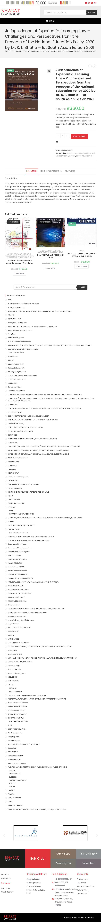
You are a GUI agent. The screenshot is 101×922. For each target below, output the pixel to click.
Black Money (13, 356)
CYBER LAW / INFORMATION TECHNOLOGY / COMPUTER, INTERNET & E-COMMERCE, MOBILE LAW (44, 446)
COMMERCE (12, 383)
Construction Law (14, 412)
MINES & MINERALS (15, 654)
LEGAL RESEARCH (15, 691)
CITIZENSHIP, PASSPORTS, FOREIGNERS (22, 375)
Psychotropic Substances (18, 703)
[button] (49, 71)
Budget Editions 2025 (16, 368)
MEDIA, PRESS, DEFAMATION (18, 643)
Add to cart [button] (81, 267)
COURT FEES (12, 435)
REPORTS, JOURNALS (16, 718)
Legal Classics (13, 624)
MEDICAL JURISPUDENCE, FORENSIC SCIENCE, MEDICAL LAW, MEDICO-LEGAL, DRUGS (39, 646)
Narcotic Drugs (14, 665)
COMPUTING (12, 405)
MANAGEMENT (13, 631)
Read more (19, 274)
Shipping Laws (13, 737)
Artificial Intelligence (16, 338)
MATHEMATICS (13, 639)
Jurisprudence (13, 605)
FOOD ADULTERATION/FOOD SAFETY (21, 525)
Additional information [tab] (51, 171)
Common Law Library (16, 390)
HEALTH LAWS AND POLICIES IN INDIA (50, 256)
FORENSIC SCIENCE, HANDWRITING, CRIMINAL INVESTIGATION (31, 536)
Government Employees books (20, 548)
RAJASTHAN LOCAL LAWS (17, 706)
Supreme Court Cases (17, 763)
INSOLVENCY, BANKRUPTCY (18, 574)
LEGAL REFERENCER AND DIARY (19, 628)
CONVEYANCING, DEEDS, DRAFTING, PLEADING (25, 427)
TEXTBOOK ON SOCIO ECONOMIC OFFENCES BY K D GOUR (81, 254)
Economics (12, 465)
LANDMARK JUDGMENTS (17, 616)
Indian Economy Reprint (17, 571)
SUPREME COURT (14, 759)
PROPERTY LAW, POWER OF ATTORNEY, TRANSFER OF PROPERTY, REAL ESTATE (37, 699)
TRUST (10, 802)
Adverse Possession (16, 307)
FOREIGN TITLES (13, 529)
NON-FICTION (13, 681)
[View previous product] (90, 66)
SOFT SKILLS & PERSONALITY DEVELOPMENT (24, 744)
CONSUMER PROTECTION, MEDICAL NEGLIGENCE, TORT (28, 416)
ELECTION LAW (13, 473)
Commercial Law (14, 387)
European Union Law (16, 503)
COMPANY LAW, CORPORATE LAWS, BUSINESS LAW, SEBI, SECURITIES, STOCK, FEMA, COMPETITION (45, 394)
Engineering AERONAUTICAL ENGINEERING (24, 484)
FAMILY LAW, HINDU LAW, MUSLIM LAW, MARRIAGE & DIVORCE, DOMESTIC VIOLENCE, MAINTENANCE (45, 518)
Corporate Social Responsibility (20, 431)
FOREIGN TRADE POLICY (17, 780)
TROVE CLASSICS (14, 798)
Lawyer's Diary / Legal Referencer (21, 620)
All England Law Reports (17, 322)
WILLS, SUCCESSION (15, 805)
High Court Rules (14, 555)
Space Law (12, 748)
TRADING (11, 794)
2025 (10, 300)
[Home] (6, 51)
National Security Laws (16, 673)
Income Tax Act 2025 (16, 567)
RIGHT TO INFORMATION (17, 729)
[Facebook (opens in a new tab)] (86, 3)
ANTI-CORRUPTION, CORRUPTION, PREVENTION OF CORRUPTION (32, 326)
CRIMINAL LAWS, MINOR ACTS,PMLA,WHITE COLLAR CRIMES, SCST (32, 439)
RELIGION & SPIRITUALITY (17, 714)
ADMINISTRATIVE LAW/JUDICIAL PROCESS (23, 303)
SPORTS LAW (13, 752)
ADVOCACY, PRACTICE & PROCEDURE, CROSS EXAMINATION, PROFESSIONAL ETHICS (18, 254)
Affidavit (11, 315)
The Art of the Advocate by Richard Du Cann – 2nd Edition (19, 261)
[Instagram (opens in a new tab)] (89, 3)
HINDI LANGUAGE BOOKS (17, 559)
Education (12, 469)
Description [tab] (31, 171)
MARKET (11, 635)
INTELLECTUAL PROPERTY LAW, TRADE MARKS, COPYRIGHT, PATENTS (33, 582)
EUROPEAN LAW (14, 499)
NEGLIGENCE (12, 677)
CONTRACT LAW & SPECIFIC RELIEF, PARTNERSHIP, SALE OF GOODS (33, 420)
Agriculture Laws (14, 319)
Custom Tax (12, 443)
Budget (11, 360)
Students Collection (15, 756)
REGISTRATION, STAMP (16, 710)
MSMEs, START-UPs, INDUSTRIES (20, 662)
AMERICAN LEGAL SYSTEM (18, 533)
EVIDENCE (11, 507)
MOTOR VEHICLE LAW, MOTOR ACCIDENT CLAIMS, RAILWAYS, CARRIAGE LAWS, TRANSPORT (42, 658)
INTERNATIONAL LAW (15, 586)
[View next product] (94, 66)
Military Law (12, 650)
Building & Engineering (17, 371)
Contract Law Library (16, 424)
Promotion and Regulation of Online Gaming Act (27, 695)
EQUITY (10, 496)
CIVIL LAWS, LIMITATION (16, 379)
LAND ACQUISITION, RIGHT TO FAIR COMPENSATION (27, 612)
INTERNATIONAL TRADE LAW (18, 590)
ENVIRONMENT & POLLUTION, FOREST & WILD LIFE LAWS (28, 492)
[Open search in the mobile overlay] (70, 12)
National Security (14, 669)
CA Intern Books (15, 774)
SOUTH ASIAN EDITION (84, 156)
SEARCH (12, 783)
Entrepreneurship (15, 488)
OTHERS (72, 156)
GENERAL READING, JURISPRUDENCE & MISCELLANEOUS (20, 257)
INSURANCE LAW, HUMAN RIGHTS (20, 578)
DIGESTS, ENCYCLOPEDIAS (18, 458)
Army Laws (12, 334)
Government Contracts (17, 544)
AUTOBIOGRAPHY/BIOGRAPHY (19, 341)
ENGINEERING (13, 480)
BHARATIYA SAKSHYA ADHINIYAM (21, 514)
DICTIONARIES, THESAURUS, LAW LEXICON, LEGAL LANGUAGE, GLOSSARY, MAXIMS (38, 450)
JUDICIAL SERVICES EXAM (17, 601)
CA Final (12, 770)
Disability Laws (13, 462)
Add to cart (79, 136)
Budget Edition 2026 (16, 364)
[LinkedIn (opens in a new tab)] (92, 3)
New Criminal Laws (16, 352)
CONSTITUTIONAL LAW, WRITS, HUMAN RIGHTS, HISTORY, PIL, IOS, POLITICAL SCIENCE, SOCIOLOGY (45, 408)
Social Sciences (14, 740)
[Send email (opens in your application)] (94, 3)
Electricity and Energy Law (18, 477)
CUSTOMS (13, 777)
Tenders (11, 790)
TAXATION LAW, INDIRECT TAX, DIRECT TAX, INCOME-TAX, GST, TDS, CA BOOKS (37, 767)
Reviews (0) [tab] (70, 171)
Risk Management (15, 733)
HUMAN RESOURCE (15, 563)
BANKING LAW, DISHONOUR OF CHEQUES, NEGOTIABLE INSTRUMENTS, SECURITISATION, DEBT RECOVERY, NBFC (49, 345)
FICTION (11, 521)
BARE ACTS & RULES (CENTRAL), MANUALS (24, 349)
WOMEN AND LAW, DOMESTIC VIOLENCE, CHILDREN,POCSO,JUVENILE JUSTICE (37, 809)
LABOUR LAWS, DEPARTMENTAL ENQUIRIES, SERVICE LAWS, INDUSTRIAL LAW (36, 609)
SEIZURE (12, 786)
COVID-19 (12, 688)
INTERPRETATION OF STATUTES (19, 593)
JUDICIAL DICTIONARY (16, 597)
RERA (10, 725)
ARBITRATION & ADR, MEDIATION (20, 330)
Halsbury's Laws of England (18, 552)
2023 (11, 511)
